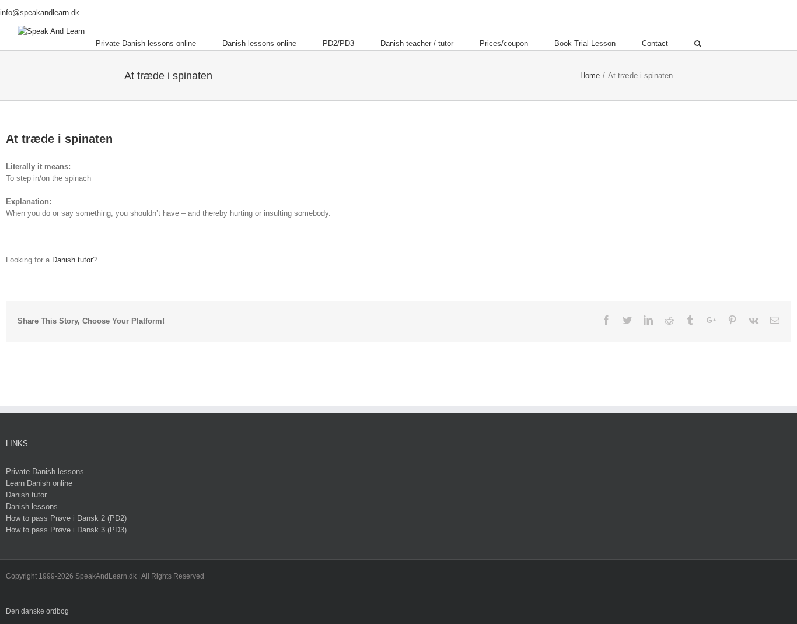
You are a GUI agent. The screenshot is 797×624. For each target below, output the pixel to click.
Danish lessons (32, 506)
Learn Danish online (39, 483)
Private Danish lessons (45, 471)
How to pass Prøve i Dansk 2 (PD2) (66, 518)
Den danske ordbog (37, 611)
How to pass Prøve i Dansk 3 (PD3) (66, 529)
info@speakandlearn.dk (39, 12)
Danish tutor (72, 259)
